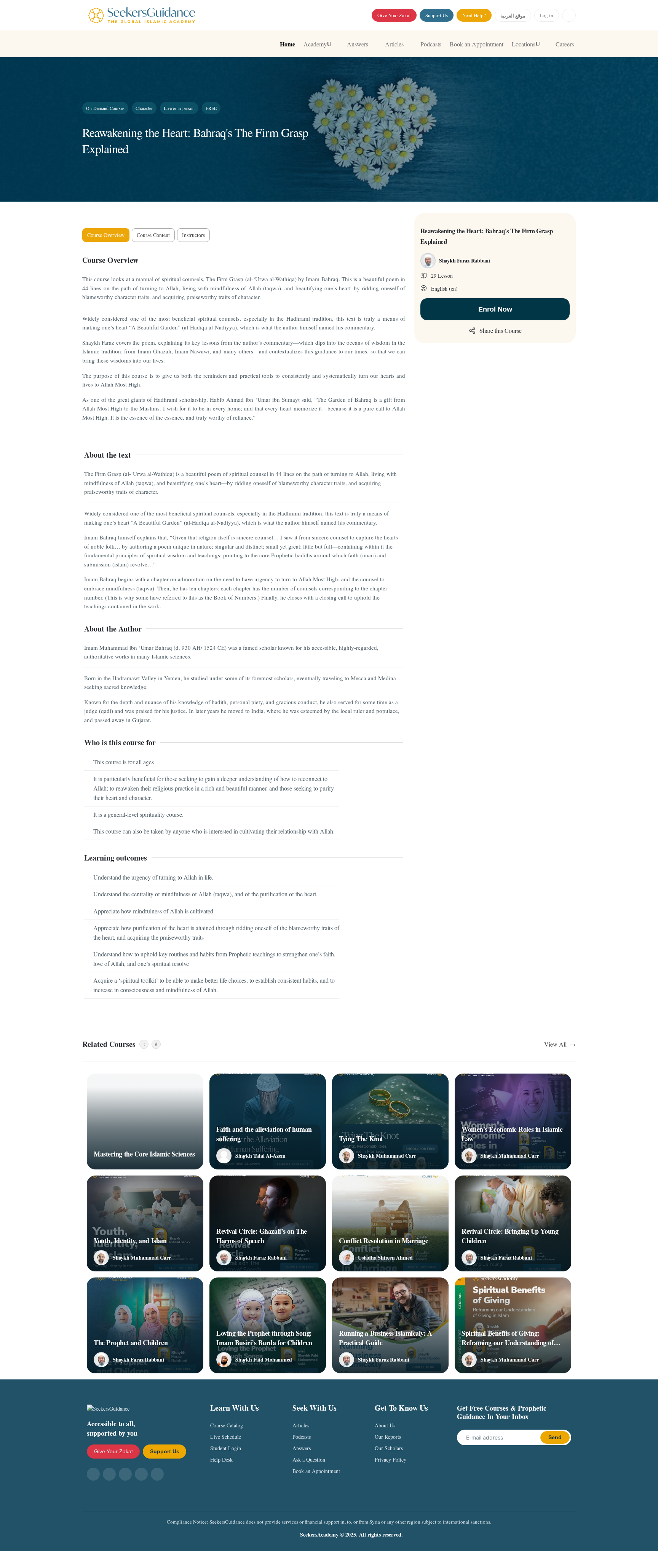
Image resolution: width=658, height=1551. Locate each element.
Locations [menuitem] (523, 44)
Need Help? (474, 15)
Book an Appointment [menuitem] (476, 44)
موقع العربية (512, 15)
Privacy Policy (390, 1459)
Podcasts (301, 1436)
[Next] (156, 1044)
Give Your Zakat (394, 15)
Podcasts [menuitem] (430, 44)
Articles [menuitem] (394, 44)
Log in (546, 15)
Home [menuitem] (287, 44)
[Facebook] (93, 1474)
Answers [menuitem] (357, 44)
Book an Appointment (316, 1471)
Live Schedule (225, 1436)
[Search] (569, 15)
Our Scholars (389, 1448)
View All (555, 1044)
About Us (385, 1425)
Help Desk (221, 1459)
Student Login (225, 1448)
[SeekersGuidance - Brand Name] (141, 15)
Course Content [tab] (153, 235)
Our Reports (388, 1436)
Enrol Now (495, 309)
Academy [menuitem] (315, 44)
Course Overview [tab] (106, 235)
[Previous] (144, 1044)
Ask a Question (308, 1459)
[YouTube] (125, 1474)
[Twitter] (141, 1474)
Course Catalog (226, 1425)
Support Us (436, 15)
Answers (301, 1448)
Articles (300, 1425)
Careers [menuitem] (565, 44)
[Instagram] (109, 1474)
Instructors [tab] (193, 235)
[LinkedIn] (157, 1474)
